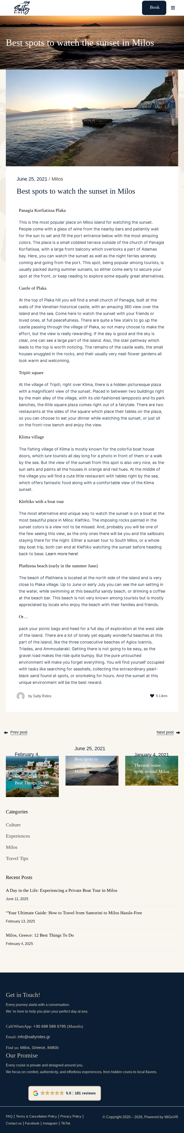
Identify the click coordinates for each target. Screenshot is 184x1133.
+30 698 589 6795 (49, 1026)
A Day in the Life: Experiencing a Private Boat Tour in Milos (61, 890)
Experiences (18, 836)
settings (14, 1129)
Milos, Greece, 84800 (39, 1047)
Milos (12, 847)
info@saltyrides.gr (34, 1037)
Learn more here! (62, 553)
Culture (13, 825)
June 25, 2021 (32, 179)
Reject (162, 1124)
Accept (138, 1124)
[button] (64, 1093)
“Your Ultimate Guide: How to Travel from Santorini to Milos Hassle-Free (74, 912)
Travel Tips (17, 858)
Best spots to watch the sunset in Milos (91, 765)
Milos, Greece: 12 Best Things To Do (40, 935)
